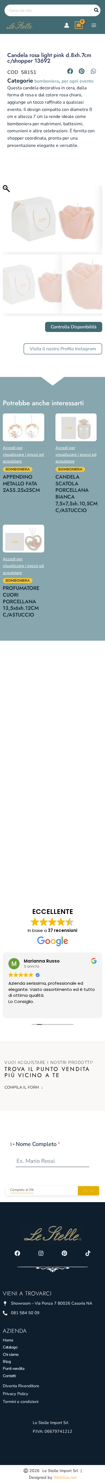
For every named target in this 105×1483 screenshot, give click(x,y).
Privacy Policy (15, 1393)
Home (8, 1340)
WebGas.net (64, 1477)
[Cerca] (96, 10)
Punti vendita (13, 1368)
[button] (70, 71)
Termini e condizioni (20, 1401)
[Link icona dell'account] (66, 25)
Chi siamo (11, 1354)
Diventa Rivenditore (21, 1386)
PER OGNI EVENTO (78, 81)
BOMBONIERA (46, 81)
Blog (7, 1361)
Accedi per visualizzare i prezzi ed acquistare (23, 454)
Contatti (9, 1376)
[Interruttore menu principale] (93, 25)
